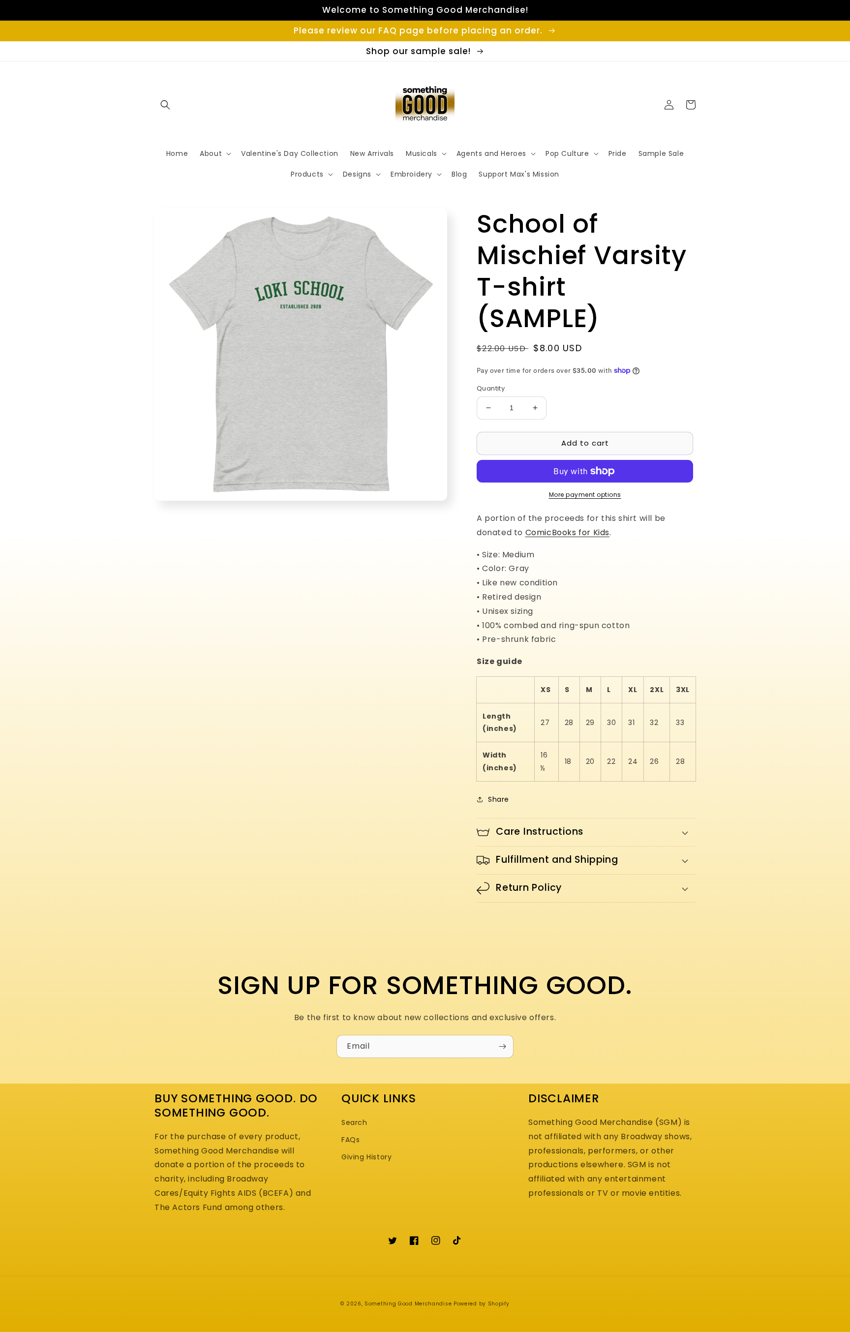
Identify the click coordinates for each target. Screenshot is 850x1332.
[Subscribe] (502, 1046)
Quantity (491, 388)
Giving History (366, 1157)
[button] (165, 105)
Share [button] (498, 799)
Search (354, 1122)
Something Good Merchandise (408, 1303)
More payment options (585, 494)
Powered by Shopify (482, 1303)
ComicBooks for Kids (567, 532)
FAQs (350, 1140)
